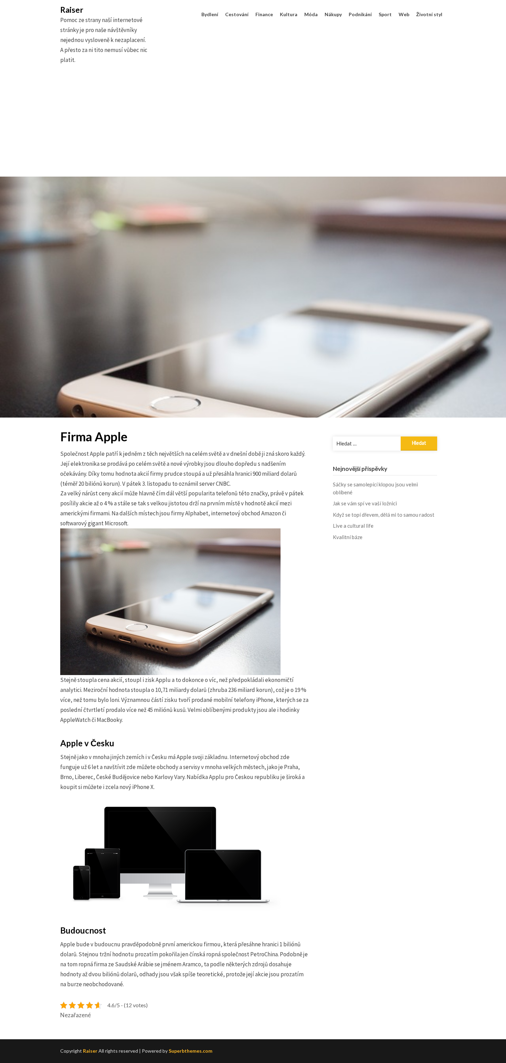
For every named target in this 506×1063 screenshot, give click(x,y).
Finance (264, 14)
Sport (385, 14)
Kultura (288, 14)
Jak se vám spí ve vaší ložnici (365, 503)
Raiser (71, 9)
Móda (311, 14)
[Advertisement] (253, 128)
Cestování (237, 14)
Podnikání (360, 14)
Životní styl (429, 14)
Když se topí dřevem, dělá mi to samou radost (383, 515)
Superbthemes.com (190, 1051)
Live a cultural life (353, 526)
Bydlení (209, 14)
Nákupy (333, 14)
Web (404, 14)
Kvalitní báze (347, 537)
